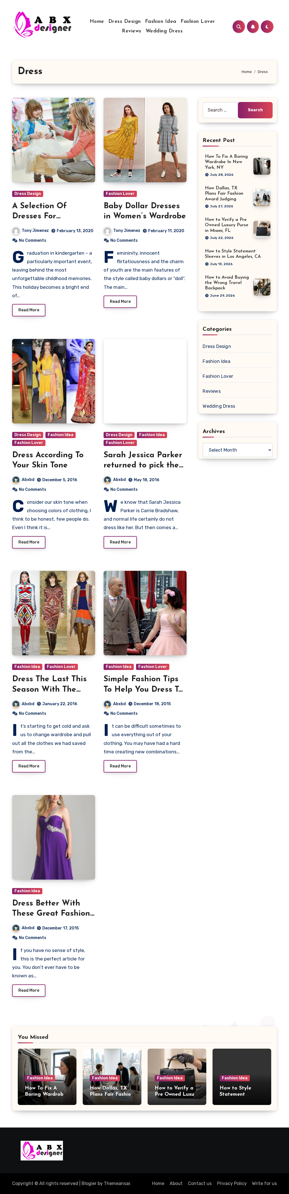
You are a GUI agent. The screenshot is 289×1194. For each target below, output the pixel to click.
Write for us (264, 1183)
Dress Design (124, 21)
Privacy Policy (232, 1183)
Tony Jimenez (35, 230)
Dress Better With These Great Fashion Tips (51, 914)
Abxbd (28, 479)
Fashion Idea (160, 21)
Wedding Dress (164, 31)
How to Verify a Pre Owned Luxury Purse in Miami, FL (226, 225)
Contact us (200, 1183)
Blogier (89, 1183)
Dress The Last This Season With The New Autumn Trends (50, 689)
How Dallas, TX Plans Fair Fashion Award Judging (224, 193)
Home (97, 21)
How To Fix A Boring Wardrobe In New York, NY (226, 162)
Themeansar (117, 1183)
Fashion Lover (198, 21)
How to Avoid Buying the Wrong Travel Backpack (227, 282)
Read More (28, 310)
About (176, 1183)
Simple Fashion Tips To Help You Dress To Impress (143, 689)
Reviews (131, 31)
